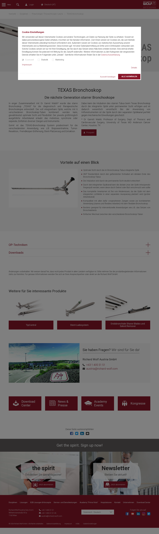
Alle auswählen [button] (129, 77)
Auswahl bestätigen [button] (108, 77)
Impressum (27, 65)
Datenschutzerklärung (110, 55)
